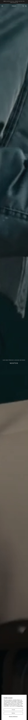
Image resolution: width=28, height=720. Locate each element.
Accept (13, 709)
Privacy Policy (20, 706)
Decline (13, 713)
